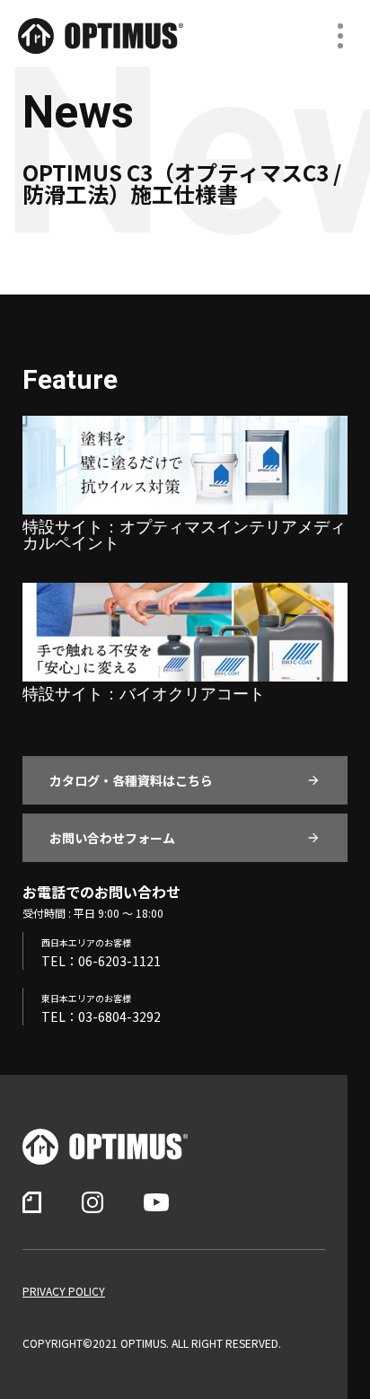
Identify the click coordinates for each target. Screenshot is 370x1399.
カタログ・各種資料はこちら (131, 780)
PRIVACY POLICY (63, 1291)
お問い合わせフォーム (112, 838)
